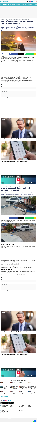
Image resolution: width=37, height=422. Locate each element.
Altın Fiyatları (12, 409)
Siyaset (20, 409)
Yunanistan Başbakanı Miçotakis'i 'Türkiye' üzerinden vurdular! (15, 138)
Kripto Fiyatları (12, 407)
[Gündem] (18, 150)
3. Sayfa (6, 19)
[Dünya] (18, 127)
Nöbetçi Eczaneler (5, 405)
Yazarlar (3, 410)
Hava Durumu (4, 406)
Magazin (29, 406)
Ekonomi (11, 405)
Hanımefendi (21, 410)
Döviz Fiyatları (12, 406)
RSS (10, 418)
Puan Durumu (4, 409)
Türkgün (2, 19)
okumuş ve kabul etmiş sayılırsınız (11, 97)
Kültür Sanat (21, 406)
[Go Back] (35, 421)
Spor (19, 407)
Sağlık (29, 407)
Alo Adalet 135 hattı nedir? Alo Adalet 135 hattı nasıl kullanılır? (15, 161)
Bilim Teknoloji (21, 405)
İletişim (29, 410)
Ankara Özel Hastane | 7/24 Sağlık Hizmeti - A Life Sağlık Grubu (4, 413)
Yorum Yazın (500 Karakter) (5, 89)
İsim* (2, 86)
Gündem (29, 405)
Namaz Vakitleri (4, 407)
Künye (29, 409)
